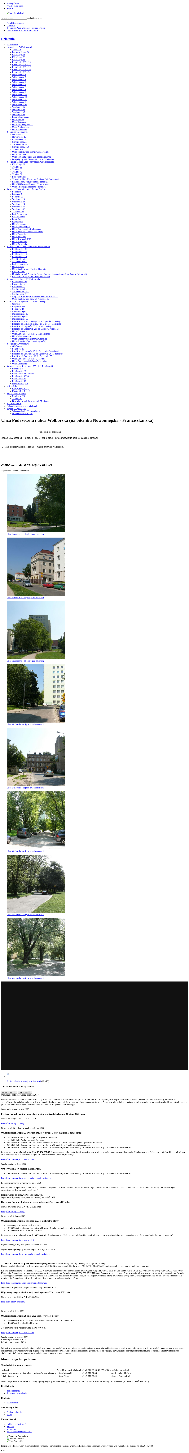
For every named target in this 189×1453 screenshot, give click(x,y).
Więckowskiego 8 (20, 383)
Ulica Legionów (19, 224)
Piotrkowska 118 (19, 256)
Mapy (9, 1414)
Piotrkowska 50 (19, 381)
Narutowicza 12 (19, 137)
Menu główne (13, 3)
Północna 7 (17, 194)
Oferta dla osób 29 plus (22, 413)
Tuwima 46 (17, 172)
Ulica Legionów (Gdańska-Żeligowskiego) (31, 334)
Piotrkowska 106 (19, 251)
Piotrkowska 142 (19, 281)
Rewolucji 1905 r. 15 (21, 64)
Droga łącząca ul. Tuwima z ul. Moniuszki (30, 401)
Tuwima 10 (17, 398)
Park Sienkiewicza (20, 264)
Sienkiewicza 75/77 (20, 291)
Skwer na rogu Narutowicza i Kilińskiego (30, 182)
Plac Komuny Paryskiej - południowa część (31, 276)
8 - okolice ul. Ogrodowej (18, 344)
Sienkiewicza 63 (19, 261)
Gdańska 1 (17, 304)
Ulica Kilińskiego (20, 122)
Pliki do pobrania (14, 1412)
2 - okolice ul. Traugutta (17, 132)
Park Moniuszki (19, 177)
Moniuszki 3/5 (18, 396)
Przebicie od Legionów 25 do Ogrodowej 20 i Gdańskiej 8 (38, 354)
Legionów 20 (18, 349)
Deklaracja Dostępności (17, 1424)
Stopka (10, 8)
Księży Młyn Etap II (21, 391)
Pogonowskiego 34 (20, 52)
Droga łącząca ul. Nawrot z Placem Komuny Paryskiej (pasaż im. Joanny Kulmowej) (49, 274)
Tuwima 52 (17, 174)
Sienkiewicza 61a (20, 259)
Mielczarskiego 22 (20, 316)
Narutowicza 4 (18, 134)
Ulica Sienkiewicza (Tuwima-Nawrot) (29, 269)
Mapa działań (12, 44)
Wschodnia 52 (18, 112)
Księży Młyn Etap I (20, 388)
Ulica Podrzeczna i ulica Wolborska (22, 30)
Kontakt (10, 1426)
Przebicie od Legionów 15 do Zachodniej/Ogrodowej (35, 351)
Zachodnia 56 (18, 211)
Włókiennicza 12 (19, 94)
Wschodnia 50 (18, 109)
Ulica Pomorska (19, 234)
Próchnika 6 (17, 369)
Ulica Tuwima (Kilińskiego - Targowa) (29, 187)
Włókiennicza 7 (19, 87)
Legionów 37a (18, 306)
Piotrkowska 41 (19, 378)
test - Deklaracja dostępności (19, 1431)
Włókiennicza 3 (19, 77)
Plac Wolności (18, 216)
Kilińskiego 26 (18, 54)
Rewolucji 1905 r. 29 (21, 69)
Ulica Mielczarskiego (21, 336)
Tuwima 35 (17, 169)
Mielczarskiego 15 (20, 314)
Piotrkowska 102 (19, 249)
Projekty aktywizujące (16, 408)
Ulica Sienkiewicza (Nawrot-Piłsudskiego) (30, 299)
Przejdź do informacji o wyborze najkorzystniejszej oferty (26, 1178)
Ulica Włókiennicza (20, 127)
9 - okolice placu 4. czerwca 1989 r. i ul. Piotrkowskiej (30, 366)
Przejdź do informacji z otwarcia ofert (17, 1159)
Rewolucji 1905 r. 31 (21, 72)
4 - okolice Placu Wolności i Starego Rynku (26, 28)
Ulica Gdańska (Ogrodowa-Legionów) (29, 341)
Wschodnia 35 (18, 206)
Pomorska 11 (18, 192)
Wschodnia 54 (18, 114)
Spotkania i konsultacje (17, 1393)
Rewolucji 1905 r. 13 (21, 62)
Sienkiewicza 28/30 (20, 147)
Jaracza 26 (16, 49)
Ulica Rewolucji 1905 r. (22, 124)
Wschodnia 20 (18, 199)
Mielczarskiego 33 (20, 319)
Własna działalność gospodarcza (26, 411)
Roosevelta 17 (18, 286)
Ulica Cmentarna (19, 331)
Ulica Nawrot (18, 266)
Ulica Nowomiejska (21, 226)
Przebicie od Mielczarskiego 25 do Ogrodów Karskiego (36, 324)
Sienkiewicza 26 (19, 144)
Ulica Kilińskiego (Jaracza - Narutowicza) (30, 184)
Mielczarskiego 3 (19, 311)
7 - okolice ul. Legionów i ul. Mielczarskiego (26, 301)
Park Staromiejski (20, 214)
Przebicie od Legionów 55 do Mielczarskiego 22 (33, 326)
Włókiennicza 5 (19, 82)
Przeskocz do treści (15, 6)
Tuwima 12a (17, 149)
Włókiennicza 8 (19, 89)
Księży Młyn (12, 386)
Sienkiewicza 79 (19, 294)
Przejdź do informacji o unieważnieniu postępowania (24, 1283)
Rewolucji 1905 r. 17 (21, 67)
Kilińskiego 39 (18, 164)
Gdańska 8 (17, 346)
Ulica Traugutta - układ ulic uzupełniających (31, 157)
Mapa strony (12, 1429)
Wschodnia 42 (18, 209)
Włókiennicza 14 (19, 97)
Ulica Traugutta (19, 154)
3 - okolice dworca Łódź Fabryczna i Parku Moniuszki (30, 162)
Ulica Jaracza (18, 119)
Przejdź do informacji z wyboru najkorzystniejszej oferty (25, 1254)
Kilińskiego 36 (18, 59)
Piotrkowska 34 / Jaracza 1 (24, 373)
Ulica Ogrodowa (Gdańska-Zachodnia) (29, 361)
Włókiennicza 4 (19, 79)
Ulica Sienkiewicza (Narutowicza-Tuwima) (31, 152)
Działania (11, 25)
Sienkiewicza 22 (19, 142)
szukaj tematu (33, 18)
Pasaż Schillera (18, 271)
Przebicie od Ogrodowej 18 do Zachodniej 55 (32, 356)
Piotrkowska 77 (19, 139)
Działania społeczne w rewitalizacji (22, 406)
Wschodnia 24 (18, 204)
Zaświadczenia (13, 1391)
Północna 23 (17, 197)
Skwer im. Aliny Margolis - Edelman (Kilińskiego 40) (35, 179)
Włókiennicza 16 (19, 102)
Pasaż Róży (17, 219)
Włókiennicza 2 (19, 74)
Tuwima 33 (17, 167)
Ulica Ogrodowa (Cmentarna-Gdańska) (29, 339)
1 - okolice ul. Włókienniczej (19, 47)
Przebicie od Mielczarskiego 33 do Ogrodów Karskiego (36, 321)
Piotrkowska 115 (19, 254)
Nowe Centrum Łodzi (16, 393)
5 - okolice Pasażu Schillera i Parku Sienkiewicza (28, 246)
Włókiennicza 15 (19, 99)
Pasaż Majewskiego (20, 117)
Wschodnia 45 (18, 107)
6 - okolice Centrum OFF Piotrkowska (23, 279)
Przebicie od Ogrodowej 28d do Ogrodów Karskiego (35, 329)
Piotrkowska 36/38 (20, 376)
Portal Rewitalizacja (15, 23)
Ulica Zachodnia (19, 244)
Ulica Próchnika (19, 236)
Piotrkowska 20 (19, 371)
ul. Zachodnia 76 (14, 403)
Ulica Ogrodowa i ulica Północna (26, 229)
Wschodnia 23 (18, 202)
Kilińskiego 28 (18, 57)
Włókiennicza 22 (19, 104)
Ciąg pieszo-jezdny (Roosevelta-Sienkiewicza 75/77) (35, 296)
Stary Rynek (17, 221)
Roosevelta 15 (18, 284)
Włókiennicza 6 (19, 84)
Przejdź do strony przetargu (13, 1123)
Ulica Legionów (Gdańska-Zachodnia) (29, 359)
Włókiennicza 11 (19, 92)
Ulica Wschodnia (19, 129)
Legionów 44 (18, 309)
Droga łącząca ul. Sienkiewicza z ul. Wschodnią (33, 159)
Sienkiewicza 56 (19, 289)
